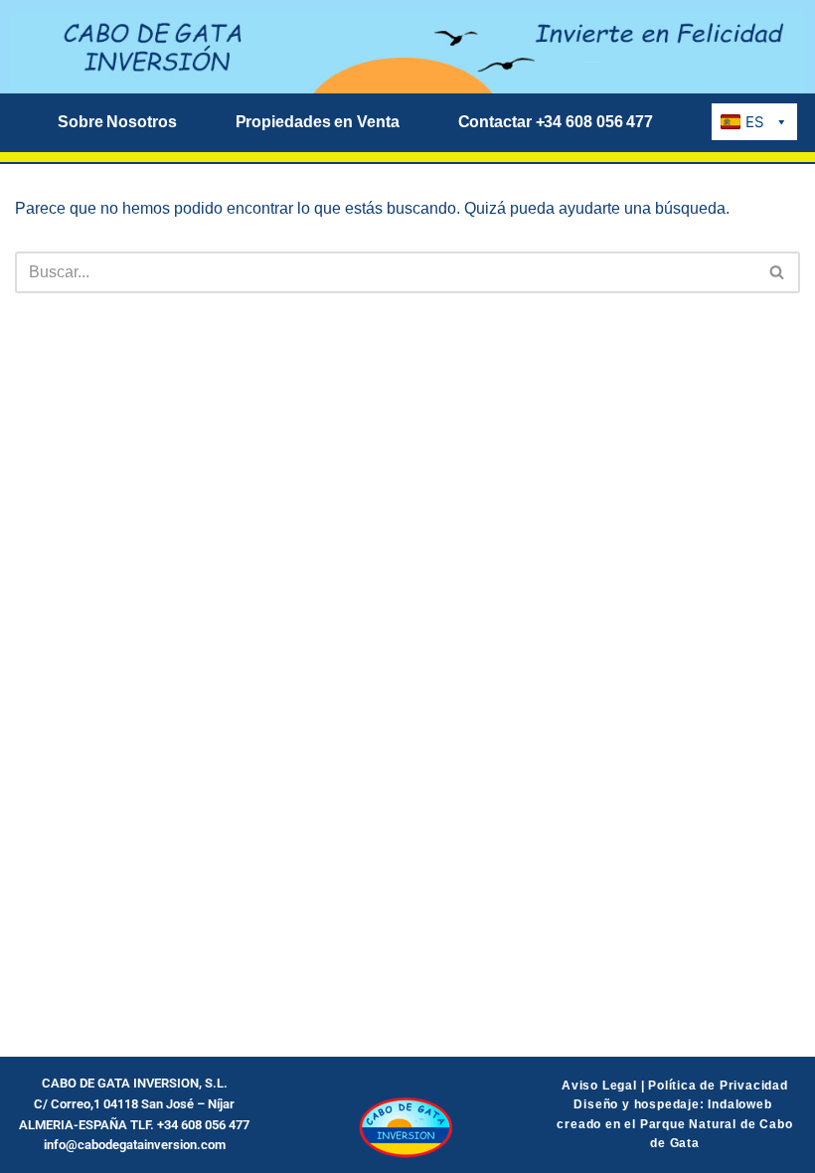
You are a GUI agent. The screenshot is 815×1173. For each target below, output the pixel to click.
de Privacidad (742, 1085)
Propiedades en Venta (318, 121)
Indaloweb (741, 1104)
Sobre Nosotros (117, 121)
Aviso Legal (599, 1085)
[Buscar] (777, 272)
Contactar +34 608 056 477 (556, 121)
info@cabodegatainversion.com (135, 1144)
